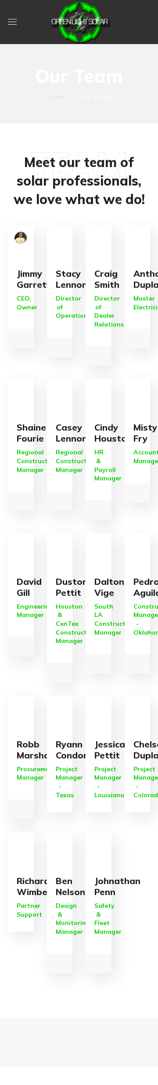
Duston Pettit (72, 587)
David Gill (29, 587)
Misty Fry (145, 433)
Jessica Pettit (109, 750)
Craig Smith (106, 279)
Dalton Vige (109, 587)
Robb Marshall (35, 750)
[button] (146, 22)
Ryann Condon (72, 750)
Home (56, 96)
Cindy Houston (113, 433)
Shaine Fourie (31, 433)
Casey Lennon (71, 433)
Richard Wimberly (37, 886)
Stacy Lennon (71, 279)
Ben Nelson (70, 886)
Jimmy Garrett (33, 279)
